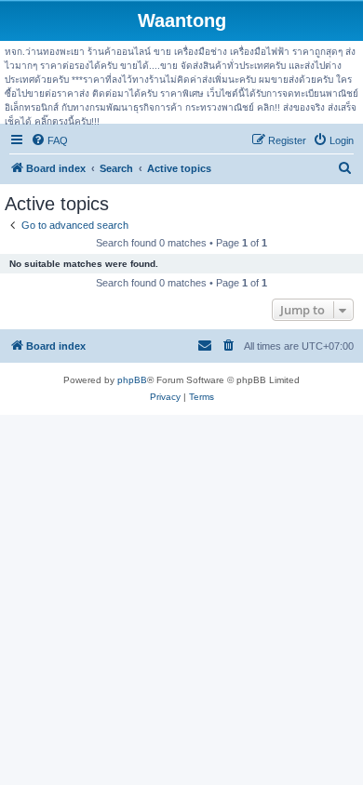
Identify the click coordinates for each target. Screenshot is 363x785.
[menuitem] (49, 140)
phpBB (132, 380)
